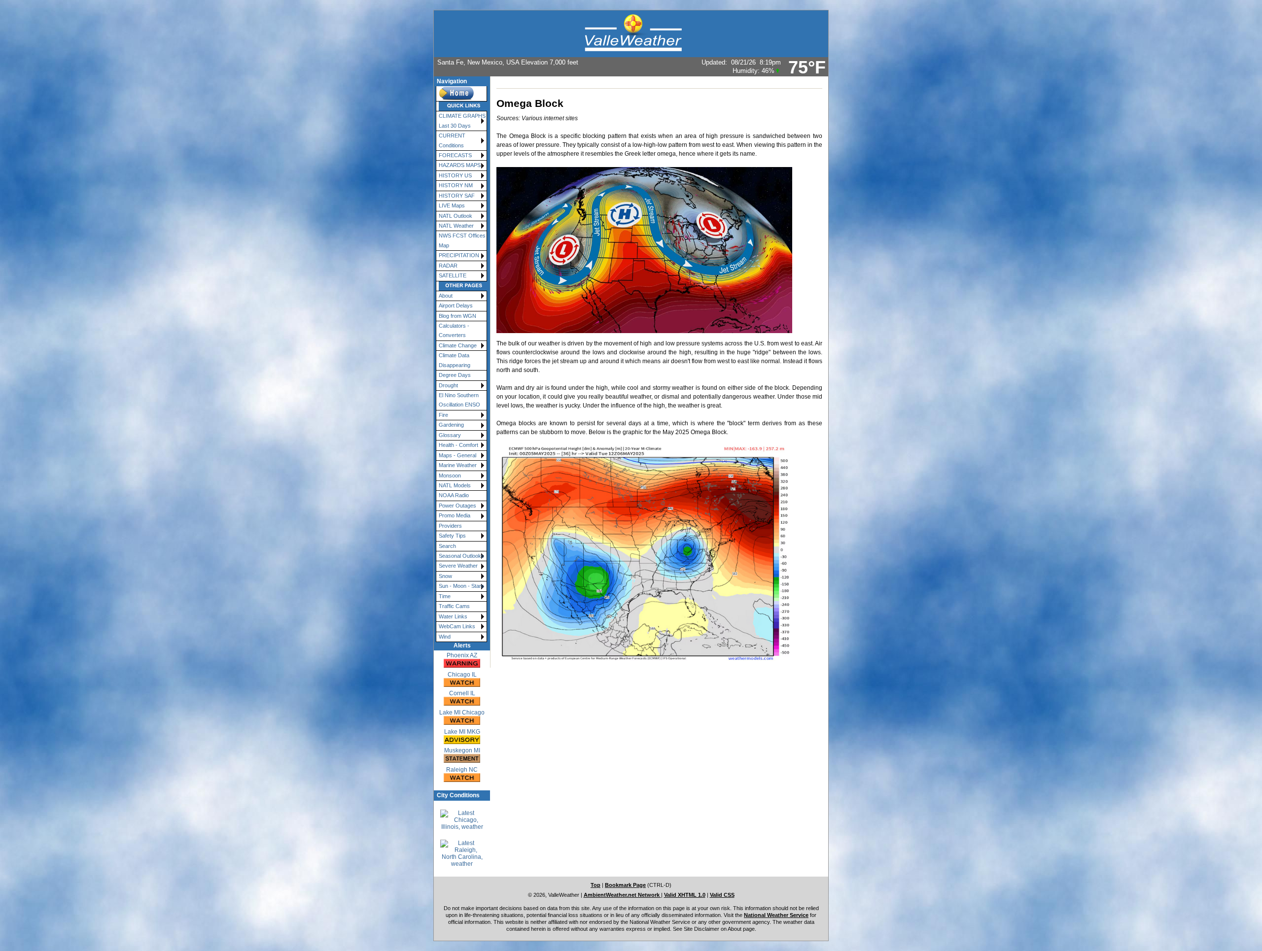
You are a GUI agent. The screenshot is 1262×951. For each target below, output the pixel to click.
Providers (450, 526)
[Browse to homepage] (631, 33)
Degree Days (455, 375)
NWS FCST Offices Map (462, 240)
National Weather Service (776, 915)
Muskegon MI (462, 750)
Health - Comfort (458, 445)
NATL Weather (456, 226)
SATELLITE (452, 275)
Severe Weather (458, 566)
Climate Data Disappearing (454, 360)
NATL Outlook (455, 216)
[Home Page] (461, 94)
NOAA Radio (454, 495)
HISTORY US (455, 175)
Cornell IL (462, 693)
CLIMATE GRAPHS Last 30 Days (462, 120)
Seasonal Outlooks (461, 556)
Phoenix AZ (462, 655)
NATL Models (455, 485)
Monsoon (450, 475)
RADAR (448, 266)
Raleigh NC (462, 769)
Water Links (453, 616)
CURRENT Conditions (452, 140)
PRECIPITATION (459, 255)
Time (445, 596)
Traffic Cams (454, 606)
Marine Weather (458, 465)
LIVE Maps (452, 205)
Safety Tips (452, 536)
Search (447, 546)
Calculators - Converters (454, 330)
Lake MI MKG (462, 731)
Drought (448, 385)
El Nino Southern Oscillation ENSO (459, 400)
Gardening (451, 425)
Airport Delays (456, 305)
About (446, 296)
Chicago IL (462, 674)
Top (595, 885)
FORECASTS (455, 155)
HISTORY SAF (457, 196)
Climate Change (458, 345)
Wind (445, 637)
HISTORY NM (456, 185)
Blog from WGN (457, 316)
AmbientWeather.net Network (622, 895)
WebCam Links (457, 626)
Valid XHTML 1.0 (684, 895)
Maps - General (457, 455)
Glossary (450, 435)
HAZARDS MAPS (460, 165)
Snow (445, 576)
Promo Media (454, 515)
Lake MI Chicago (462, 712)
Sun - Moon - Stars (461, 586)
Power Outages (457, 506)
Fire (443, 415)
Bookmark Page (625, 885)
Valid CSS (722, 895)
